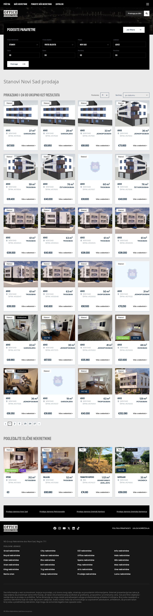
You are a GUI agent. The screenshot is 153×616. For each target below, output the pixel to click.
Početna (7, 4)
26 (30, 423)
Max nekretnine (121, 564)
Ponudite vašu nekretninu (41, 4)
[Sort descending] (107, 95)
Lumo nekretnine (122, 574)
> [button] (39, 423)
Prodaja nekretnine (86, 574)
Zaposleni (59, 4)
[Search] (146, 13)
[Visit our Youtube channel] (64, 528)
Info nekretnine (121, 550)
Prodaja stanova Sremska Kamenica (132, 511)
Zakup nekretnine (49, 574)
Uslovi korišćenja (141, 528)
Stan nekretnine (11, 564)
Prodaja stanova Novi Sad (17, 511)
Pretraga (14, 64)
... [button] (22, 423)
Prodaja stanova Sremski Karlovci (91, 511)
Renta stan (9, 574)
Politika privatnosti (121, 528)
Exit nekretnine (48, 564)
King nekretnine (11, 569)
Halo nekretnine (122, 555)
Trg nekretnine (48, 569)
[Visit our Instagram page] (59, 528)
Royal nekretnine (12, 555)
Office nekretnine (85, 555)
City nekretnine (48, 550)
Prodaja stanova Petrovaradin (52, 511)
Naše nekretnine (20, 4)
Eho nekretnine (48, 560)
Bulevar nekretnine (50, 555)
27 (35, 423)
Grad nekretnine (11, 550)
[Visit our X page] (68, 528)
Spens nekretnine (85, 560)
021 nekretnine (84, 550)
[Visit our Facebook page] (54, 528)
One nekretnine (121, 569)
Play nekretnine (85, 564)
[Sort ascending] (102, 95)
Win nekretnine (121, 560)
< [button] (5, 423)
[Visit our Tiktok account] (78, 528)
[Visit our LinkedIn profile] (73, 528)
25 (25, 423)
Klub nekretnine (11, 560)
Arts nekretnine (84, 569)
